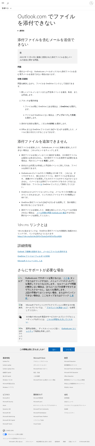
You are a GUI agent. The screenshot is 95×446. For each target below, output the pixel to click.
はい (54, 349)
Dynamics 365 (7, 409)
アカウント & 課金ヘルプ (57, 307)
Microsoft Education (70, 361)
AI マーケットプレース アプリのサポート (45, 405)
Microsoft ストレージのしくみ (30, 260)
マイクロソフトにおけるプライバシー (75, 405)
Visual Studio (37, 424)
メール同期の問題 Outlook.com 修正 (51, 212)
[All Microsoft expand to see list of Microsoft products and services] (3, 3)
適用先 (21, 31)
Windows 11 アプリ (8, 387)
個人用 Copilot (7, 376)
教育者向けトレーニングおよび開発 (74, 380)
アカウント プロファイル (40, 361)
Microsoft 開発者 (38, 398)
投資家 (66, 409)
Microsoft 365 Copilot (9, 420)
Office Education (68, 376)
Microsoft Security (8, 401)
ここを (66, 278)
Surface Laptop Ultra (8, 369)
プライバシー (29, 441)
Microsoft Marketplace (39, 413)
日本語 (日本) (10, 430)
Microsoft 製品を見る (9, 383)
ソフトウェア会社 (38, 420)
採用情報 (66, 398)
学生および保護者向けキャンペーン (74, 383)
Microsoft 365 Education (71, 372)
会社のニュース (68, 401)
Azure (4, 405)
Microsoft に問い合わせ (15, 441)
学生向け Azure (68, 387)
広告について (72, 441)
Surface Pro (6, 361)
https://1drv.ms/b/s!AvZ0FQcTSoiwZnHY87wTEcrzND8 (40, 236)
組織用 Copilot (7, 372)
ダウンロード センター (40, 365)
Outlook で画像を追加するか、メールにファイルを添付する (42, 251)
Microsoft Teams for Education (72, 369)
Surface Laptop (7, 365)
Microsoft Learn (37, 401)
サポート (5, 8)
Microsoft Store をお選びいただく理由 (44, 380)
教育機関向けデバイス (70, 365)
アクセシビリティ (69, 413)
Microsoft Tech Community (41, 409)
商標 (64, 441)
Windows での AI (7, 380)
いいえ (69, 349)
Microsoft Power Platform (40, 416)
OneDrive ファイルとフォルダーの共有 (34, 256)
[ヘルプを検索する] (8, 3)
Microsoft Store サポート (40, 369)
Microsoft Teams (7, 424)
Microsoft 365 (7, 413)
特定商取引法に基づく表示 (44, 441)
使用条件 (57, 441)
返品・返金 (36, 372)
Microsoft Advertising (9, 416)
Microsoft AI (6, 398)
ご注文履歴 (36, 376)
